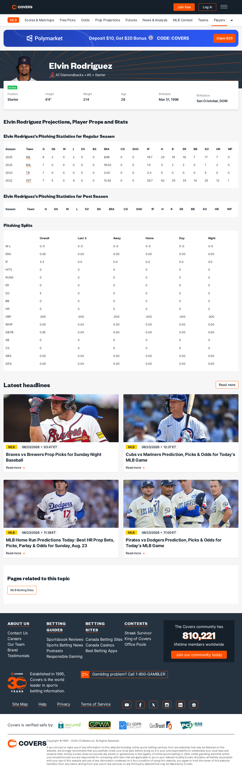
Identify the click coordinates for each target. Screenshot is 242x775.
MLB (13, 20)
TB (28, 172)
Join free (184, 7)
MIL (28, 157)
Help (43, 704)
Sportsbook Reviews (65, 639)
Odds (85, 20)
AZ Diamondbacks (69, 75)
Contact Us (18, 633)
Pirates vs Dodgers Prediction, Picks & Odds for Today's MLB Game (173, 542)
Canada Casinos (100, 645)
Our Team (16, 644)
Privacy (63, 704)
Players (219, 20)
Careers (14, 638)
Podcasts (55, 650)
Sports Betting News (65, 645)
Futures (131, 20)
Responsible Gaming (64, 656)
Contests (136, 623)
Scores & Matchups (39, 20)
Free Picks (68, 20)
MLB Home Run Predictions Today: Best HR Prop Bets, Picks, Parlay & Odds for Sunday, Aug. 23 (60, 542)
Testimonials (18, 655)
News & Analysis (155, 20)
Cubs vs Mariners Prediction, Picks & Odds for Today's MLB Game (180, 457)
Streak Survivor (138, 633)
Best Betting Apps (101, 650)
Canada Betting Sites (104, 639)
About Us (19, 623)
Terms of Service (96, 704)
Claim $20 (224, 38)
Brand (13, 650)
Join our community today (199, 654)
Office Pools (135, 644)
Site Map (20, 704)
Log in (207, 7)
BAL (28, 165)
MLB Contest (182, 20)
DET (29, 180)
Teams (203, 20)
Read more (228, 385)
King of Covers (138, 638)
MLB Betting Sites (22, 590)
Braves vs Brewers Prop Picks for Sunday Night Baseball (53, 457)
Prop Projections (107, 20)
